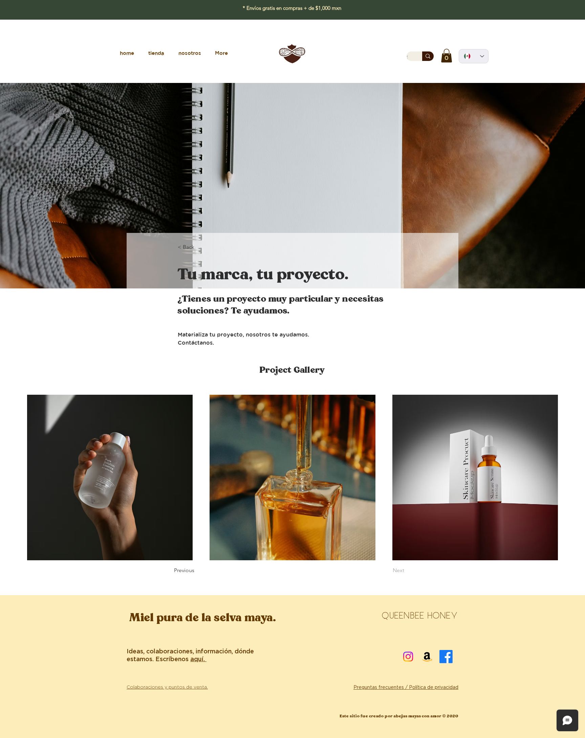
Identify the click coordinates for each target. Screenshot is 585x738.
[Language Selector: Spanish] (474, 56)
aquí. (198, 659)
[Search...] (428, 56)
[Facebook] (446, 656)
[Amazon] (427, 656)
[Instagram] (408, 656)
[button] (446, 56)
